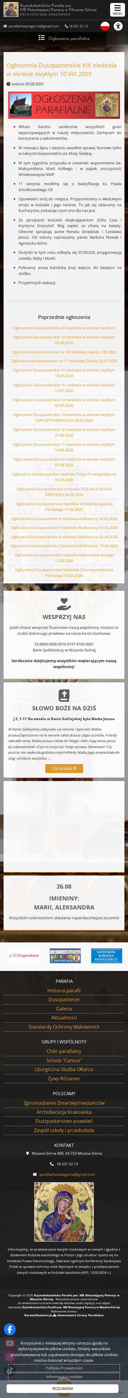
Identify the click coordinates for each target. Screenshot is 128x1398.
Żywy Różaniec (64, 1078)
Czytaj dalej (62, 768)
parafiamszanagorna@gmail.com (33, 26)
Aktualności (64, 1017)
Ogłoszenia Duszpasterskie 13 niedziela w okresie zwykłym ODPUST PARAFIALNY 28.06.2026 (64, 417)
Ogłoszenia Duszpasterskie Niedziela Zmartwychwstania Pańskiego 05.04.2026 (64, 572)
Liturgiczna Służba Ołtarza (64, 1069)
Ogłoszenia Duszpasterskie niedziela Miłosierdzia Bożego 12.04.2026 (64, 557)
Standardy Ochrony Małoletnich (64, 1027)
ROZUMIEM (62, 1388)
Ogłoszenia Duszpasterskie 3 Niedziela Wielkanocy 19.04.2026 (64, 545)
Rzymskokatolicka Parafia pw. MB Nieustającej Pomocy (58, 10)
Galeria (64, 1008)
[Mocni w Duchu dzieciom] (64, 955)
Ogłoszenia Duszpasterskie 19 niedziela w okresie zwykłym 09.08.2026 (64, 340)
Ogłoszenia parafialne (69, 39)
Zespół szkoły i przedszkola (64, 1130)
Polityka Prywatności (64, 1368)
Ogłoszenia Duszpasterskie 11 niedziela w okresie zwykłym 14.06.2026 (64, 447)
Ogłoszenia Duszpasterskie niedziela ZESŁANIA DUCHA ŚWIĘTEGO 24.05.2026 (64, 492)
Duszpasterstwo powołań (64, 1121)
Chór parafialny (64, 1051)
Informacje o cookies (64, 1376)
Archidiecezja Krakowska (64, 1112)
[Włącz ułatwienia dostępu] (121, 26)
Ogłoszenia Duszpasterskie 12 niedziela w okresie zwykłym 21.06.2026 (64, 432)
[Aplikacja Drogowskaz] (23, 955)
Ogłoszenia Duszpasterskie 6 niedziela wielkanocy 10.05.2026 (64, 518)
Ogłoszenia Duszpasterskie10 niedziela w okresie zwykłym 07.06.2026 (64, 462)
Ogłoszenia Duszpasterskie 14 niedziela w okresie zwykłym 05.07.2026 (64, 402)
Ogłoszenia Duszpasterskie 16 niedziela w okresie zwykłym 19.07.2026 (64, 373)
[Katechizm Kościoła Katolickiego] (105, 955)
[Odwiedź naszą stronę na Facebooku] (10, 1329)
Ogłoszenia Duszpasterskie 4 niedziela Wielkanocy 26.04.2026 (64, 536)
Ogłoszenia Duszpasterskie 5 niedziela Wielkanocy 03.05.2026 (64, 527)
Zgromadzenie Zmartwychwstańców (64, 1103)
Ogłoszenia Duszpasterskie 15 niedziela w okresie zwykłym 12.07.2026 (64, 387)
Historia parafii (64, 990)
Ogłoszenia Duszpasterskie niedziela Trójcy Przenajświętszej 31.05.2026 (64, 477)
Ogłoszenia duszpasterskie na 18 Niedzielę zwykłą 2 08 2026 (64, 352)
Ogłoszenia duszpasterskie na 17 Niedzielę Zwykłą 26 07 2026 (64, 360)
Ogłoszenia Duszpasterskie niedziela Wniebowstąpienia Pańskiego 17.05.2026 (64, 506)
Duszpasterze (64, 999)
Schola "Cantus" (64, 1060)
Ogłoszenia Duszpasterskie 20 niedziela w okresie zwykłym (64, 327)
